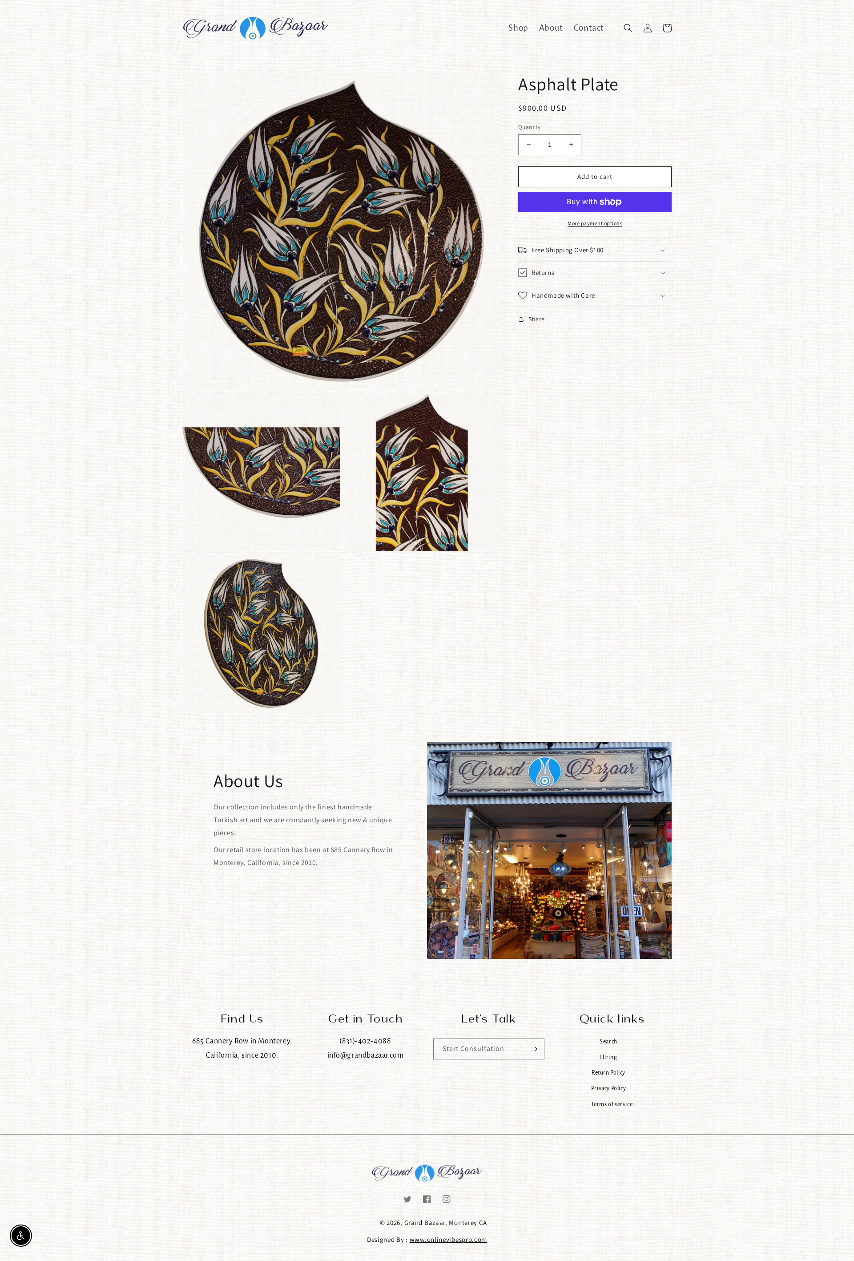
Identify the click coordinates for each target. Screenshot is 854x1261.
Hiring (608, 1057)
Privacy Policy (608, 1088)
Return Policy (608, 1072)
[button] (628, 28)
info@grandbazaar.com (365, 1055)
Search (608, 1041)
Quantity (529, 127)
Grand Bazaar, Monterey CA (445, 1222)
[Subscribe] (534, 1049)
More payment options (595, 223)
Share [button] (536, 319)
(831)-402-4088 (365, 1041)
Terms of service (612, 1104)
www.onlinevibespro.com (448, 1239)
